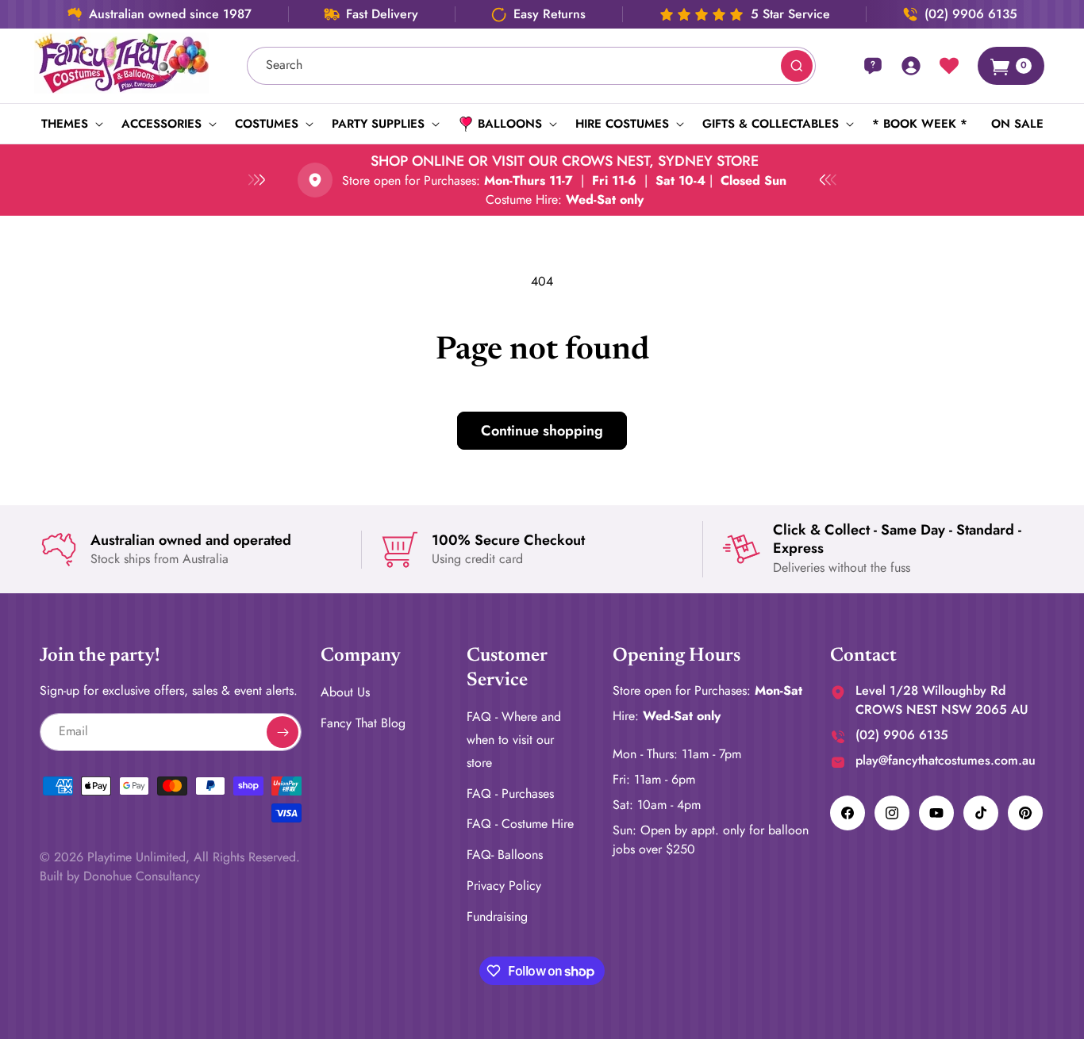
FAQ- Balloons (505, 855)
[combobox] (532, 66)
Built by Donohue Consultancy (120, 876)
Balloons (510, 124)
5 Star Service (790, 14)
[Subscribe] (282, 732)
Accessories (161, 124)
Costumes (266, 124)
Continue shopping (542, 430)
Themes (64, 124)
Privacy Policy (504, 885)
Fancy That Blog (363, 723)
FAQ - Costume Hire (520, 824)
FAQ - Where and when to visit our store (514, 740)
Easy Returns (549, 14)
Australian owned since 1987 (170, 14)
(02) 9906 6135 (970, 14)
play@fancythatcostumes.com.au (945, 760)
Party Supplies (378, 124)
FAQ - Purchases (510, 793)
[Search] (797, 66)
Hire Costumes (622, 124)
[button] (69, 124)
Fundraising (497, 916)
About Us (345, 692)
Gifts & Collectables (770, 124)
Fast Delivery (382, 14)
